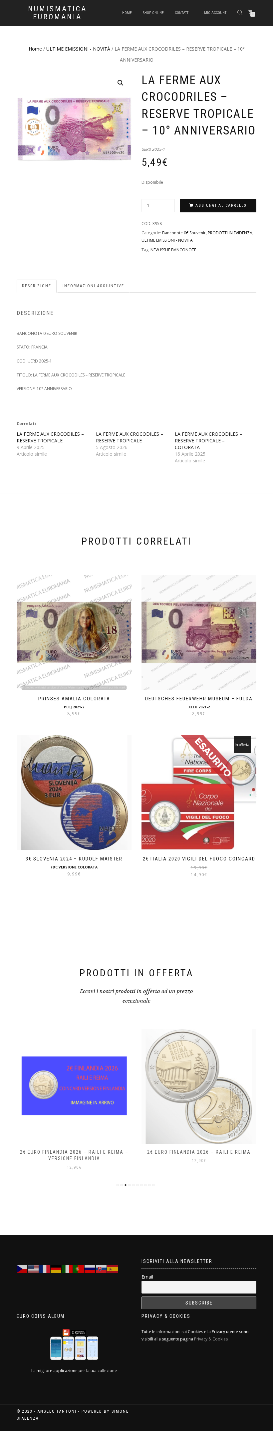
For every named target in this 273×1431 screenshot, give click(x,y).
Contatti (182, 13)
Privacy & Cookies (211, 1339)
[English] (33, 1268)
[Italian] (67, 1268)
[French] (45, 1268)
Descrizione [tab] (36, 286)
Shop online (153, 13)
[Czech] (22, 1268)
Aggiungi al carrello (221, 205)
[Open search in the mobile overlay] (240, 12)
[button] (121, 83)
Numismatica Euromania (57, 13)
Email (147, 1277)
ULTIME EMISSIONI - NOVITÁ (78, 49)
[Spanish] (113, 1268)
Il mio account (213, 13)
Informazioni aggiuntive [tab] (93, 286)
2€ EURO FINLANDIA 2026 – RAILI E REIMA (199, 1152)
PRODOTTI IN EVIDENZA (230, 233)
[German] (56, 1268)
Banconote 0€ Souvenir (184, 233)
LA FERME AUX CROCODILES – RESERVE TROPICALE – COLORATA (208, 440)
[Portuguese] (79, 1268)
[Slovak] (101, 1268)
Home (127, 13)
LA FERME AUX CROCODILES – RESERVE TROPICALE (50, 437)
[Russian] (90, 1268)
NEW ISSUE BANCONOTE (173, 250)
